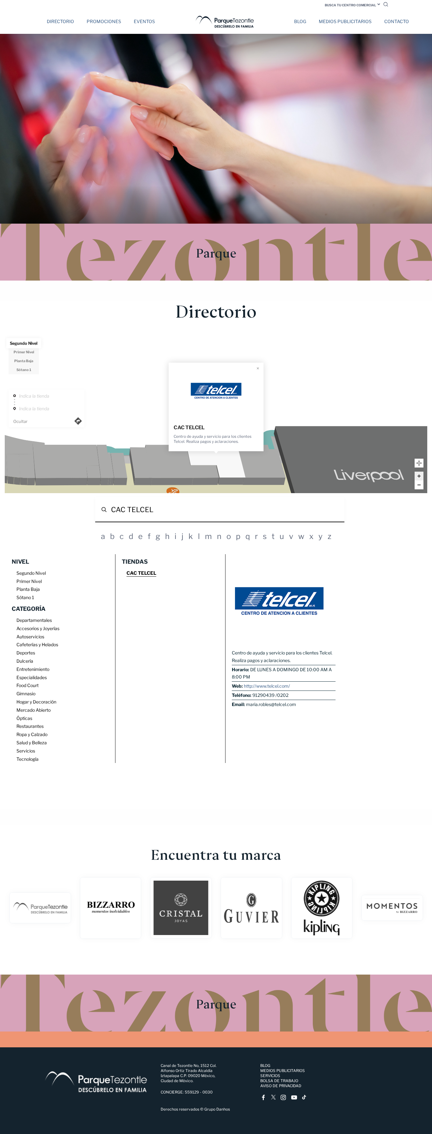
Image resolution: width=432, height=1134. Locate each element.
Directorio (60, 21)
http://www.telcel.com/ (267, 686)
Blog (300, 21)
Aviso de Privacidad (280, 1085)
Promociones (104, 21)
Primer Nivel (24, 352)
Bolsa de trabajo (279, 1080)
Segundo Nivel (23, 343)
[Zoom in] (419, 476)
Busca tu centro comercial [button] (350, 5)
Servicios (270, 1075)
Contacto (396, 21)
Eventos (144, 21)
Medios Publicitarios (345, 21)
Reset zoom (419, 463)
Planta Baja (23, 361)
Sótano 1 (23, 370)
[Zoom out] (419, 484)
